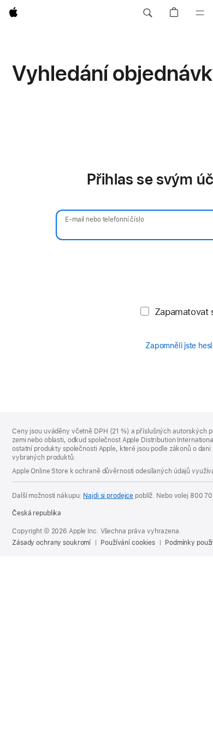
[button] (147, 13)
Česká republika (36, 513)
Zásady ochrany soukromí (51, 542)
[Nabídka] (200, 13)
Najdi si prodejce (108, 496)
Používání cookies (127, 542)
